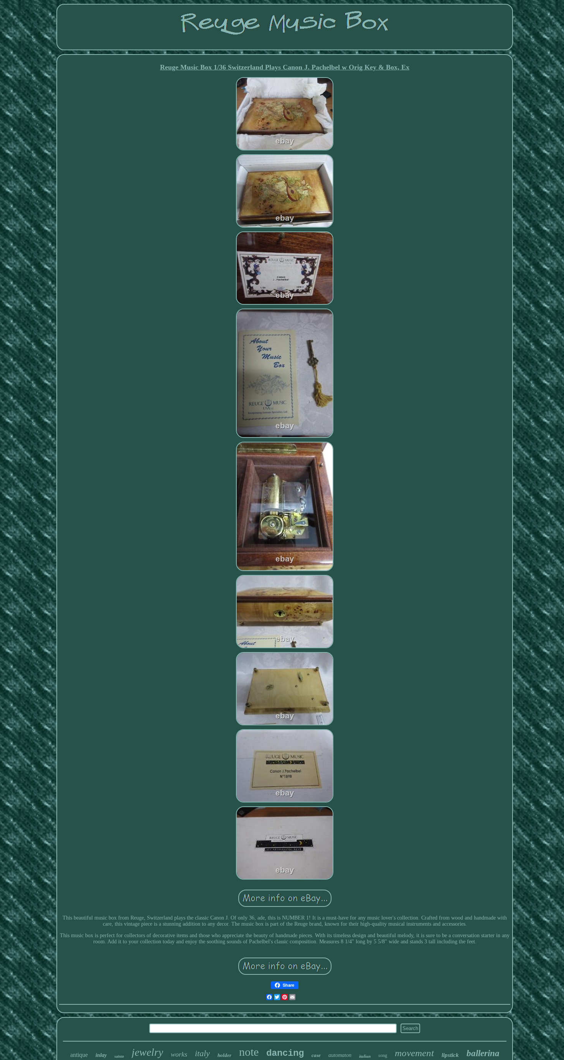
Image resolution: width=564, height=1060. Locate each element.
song (382, 1055)
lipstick (450, 1055)
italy (202, 1053)
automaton (339, 1055)
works (179, 1054)
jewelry (147, 1052)
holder (224, 1055)
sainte (119, 1056)
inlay (101, 1055)
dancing (285, 1053)
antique (79, 1055)
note (249, 1051)
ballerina (483, 1053)
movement (414, 1053)
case (316, 1055)
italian (365, 1056)
